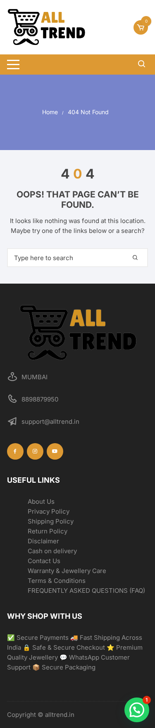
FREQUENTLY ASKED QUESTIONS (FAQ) (86, 590)
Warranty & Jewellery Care (67, 571)
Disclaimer (43, 541)
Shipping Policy (51, 521)
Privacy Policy (48, 511)
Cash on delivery (52, 551)
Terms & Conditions (57, 581)
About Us (41, 501)
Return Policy (47, 531)
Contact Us (44, 561)
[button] (136, 709)
